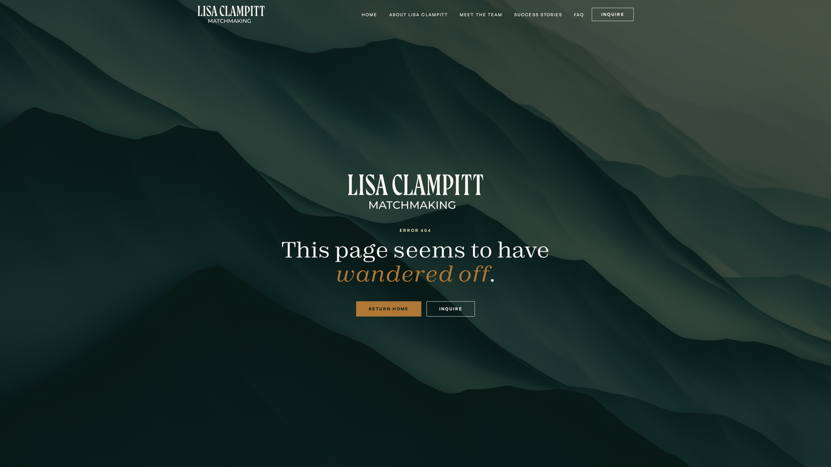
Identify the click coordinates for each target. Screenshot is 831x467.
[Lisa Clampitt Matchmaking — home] (231, 14)
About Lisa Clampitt (418, 14)
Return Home (389, 308)
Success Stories (538, 14)
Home (369, 14)
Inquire (612, 14)
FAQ (579, 14)
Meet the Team (481, 14)
